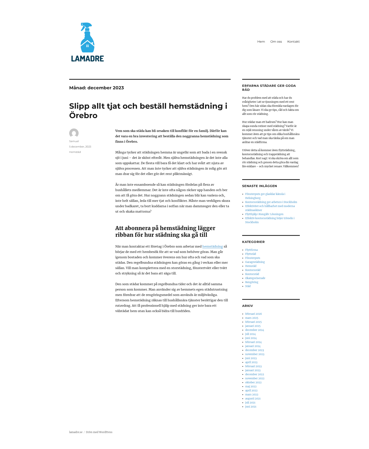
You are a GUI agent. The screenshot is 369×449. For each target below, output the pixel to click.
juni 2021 (250, 406)
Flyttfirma (251, 250)
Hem (261, 41)
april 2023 (251, 362)
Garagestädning (255, 262)
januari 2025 (253, 326)
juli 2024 (250, 334)
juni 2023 (251, 358)
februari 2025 (253, 322)
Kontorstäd (252, 274)
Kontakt (293, 41)
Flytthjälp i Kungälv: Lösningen (264, 214)
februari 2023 (253, 366)
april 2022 (251, 390)
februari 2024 (253, 342)
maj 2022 (251, 386)
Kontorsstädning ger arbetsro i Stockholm (271, 202)
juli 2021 (250, 402)
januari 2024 (253, 346)
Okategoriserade (255, 278)
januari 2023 (252, 370)
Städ (248, 286)
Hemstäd (75, 151)
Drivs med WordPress (99, 432)
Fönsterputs (252, 258)
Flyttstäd (250, 254)
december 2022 (254, 374)
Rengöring (251, 282)
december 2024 (254, 330)
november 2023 (254, 354)
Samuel (74, 141)
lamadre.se (75, 432)
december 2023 (254, 350)
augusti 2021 (253, 398)
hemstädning (212, 246)
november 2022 (254, 378)
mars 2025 (251, 318)
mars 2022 (251, 394)
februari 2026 (253, 314)
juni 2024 (251, 338)
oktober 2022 (253, 382)
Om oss (276, 41)
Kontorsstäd (252, 270)
